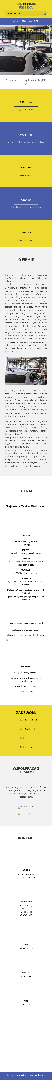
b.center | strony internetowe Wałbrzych (26, 1075)
